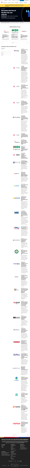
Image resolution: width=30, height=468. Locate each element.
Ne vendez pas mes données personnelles (24, 465)
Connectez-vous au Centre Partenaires (6, 455)
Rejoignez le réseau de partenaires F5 (6, 454)
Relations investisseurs (13, 456)
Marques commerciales (4, 465)
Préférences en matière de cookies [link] (15, 466)
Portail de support (22, 446)
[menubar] (15, 0)
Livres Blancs (12, 446)
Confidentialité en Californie (16, 465)
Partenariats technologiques (5, 453)
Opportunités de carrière (13, 454)
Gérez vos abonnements (22, 445)
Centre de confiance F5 (13, 453)
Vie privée (11, 465)
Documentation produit (13, 445)
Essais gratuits (3, 445)
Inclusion (12, 455)
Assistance (18, 0)
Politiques (8, 465)
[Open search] (28, 2)
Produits (2, 446)
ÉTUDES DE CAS (3, 8)
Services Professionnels (22, 447)
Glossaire (12, 447)
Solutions (3, 447)
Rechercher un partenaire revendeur (5, 452)
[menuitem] (6, 0)
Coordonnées (12, 452)
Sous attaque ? (26, 0)
